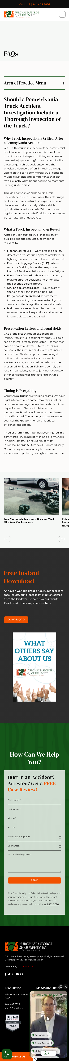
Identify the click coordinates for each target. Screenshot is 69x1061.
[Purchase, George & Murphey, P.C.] (21, 14)
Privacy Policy (22, 959)
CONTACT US (17, 1056)
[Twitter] (9, 974)
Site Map (9, 959)
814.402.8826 (34, 4)
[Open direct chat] (60, 986)
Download (16, 619)
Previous (8, 539)
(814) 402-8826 (12, 1004)
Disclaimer (37, 959)
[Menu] (62, 14)
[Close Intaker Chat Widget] (65, 986)
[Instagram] (21, 974)
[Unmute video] (48, 1019)
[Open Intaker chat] (35, 1059)
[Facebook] (5, 974)
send (34, 880)
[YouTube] (17, 974)
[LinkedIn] (13, 974)
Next (61, 539)
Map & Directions (13, 1008)
